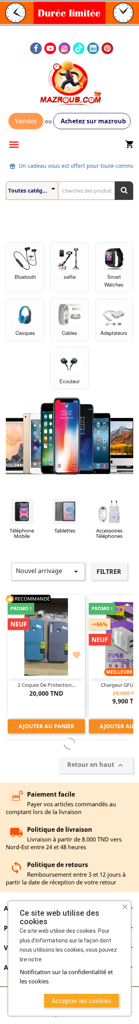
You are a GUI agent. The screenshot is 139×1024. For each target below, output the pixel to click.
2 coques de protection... (46, 684)
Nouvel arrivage (48, 571)
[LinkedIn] (93, 48)
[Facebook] (36, 48)
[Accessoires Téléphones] (109, 513)
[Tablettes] (64, 513)
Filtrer (109, 571)
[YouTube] (50, 48)
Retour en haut (96, 765)
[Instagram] (64, 48)
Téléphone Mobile (22, 533)
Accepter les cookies (81, 1001)
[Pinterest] (107, 48)
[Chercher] (124, 190)
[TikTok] (79, 48)
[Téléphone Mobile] (22, 513)
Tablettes (64, 530)
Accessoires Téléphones (109, 533)
